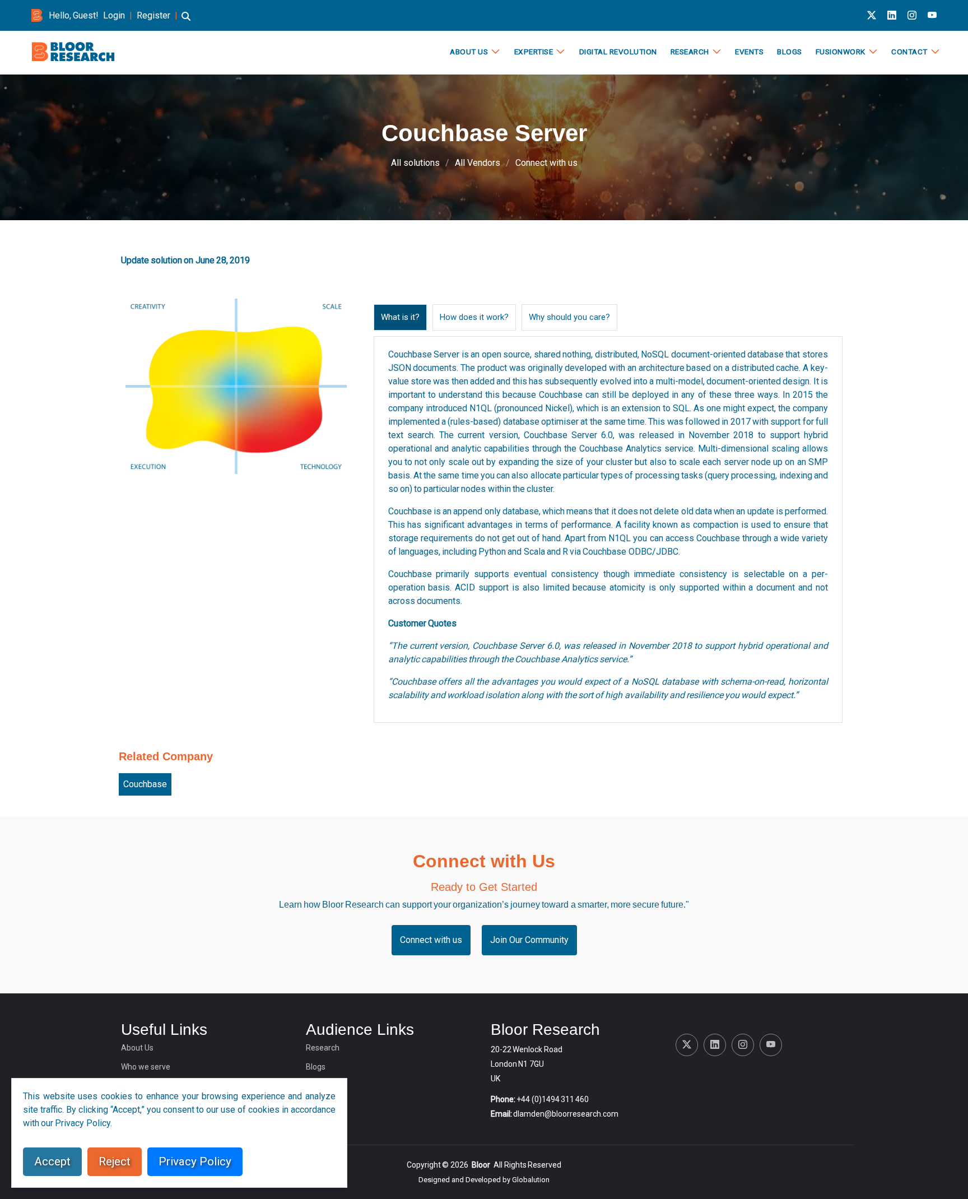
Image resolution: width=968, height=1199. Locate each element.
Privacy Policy (195, 1161)
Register (153, 15)
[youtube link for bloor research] (932, 15)
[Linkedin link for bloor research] (892, 15)
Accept (52, 1161)
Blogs (789, 51)
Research (690, 51)
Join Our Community (529, 940)
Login (114, 15)
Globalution (531, 1179)
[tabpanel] (608, 529)
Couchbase (145, 784)
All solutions (415, 162)
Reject (115, 1161)
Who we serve (145, 1067)
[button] (186, 21)
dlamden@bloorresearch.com (565, 1113)
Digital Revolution (618, 51)
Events (749, 51)
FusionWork (840, 51)
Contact (909, 51)
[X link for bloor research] (872, 15)
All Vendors (477, 162)
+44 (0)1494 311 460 (552, 1099)
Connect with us (546, 162)
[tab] (400, 317)
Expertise (533, 51)
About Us (469, 51)
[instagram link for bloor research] (912, 15)
